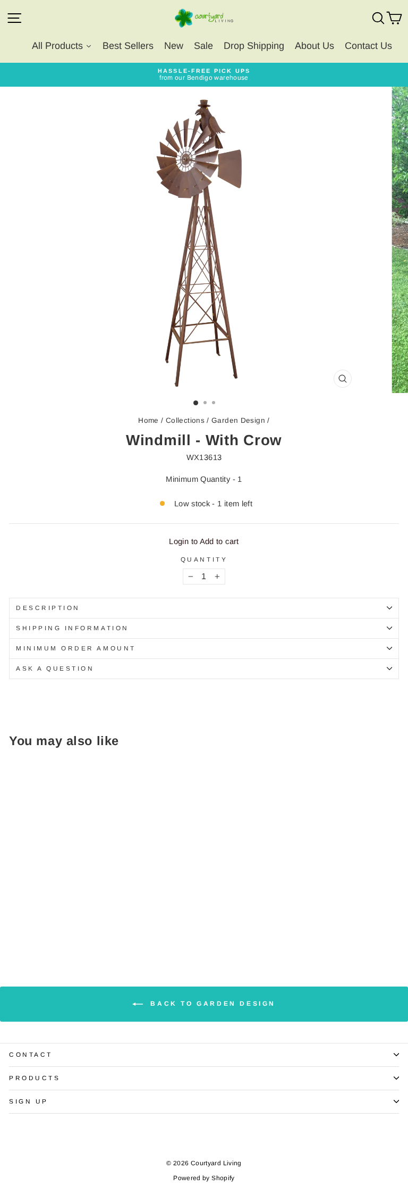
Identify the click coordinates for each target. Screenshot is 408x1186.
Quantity (204, 559)
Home (148, 420)
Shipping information (72, 627)
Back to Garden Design (211, 1003)
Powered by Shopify (204, 1178)
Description (48, 607)
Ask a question (55, 668)
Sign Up (28, 1101)
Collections (185, 420)
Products (34, 1077)
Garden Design (238, 420)
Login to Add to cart (204, 541)
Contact (31, 1054)
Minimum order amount (76, 648)
